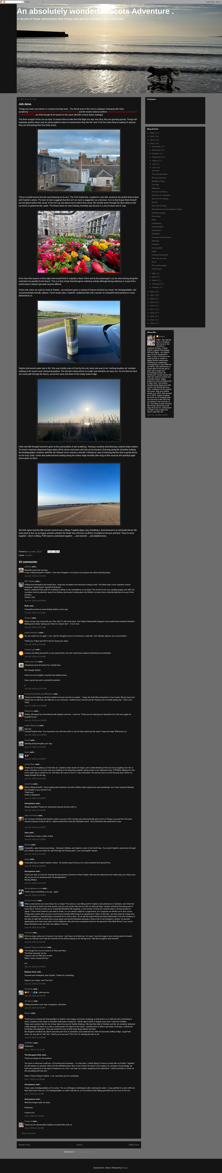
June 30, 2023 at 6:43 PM (35, 984)
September (157, 157)
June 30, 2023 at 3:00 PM (35, 798)
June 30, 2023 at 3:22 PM (35, 827)
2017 (152, 309)
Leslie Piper (30, 764)
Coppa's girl (30, 649)
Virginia (28, 618)
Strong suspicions (159, 178)
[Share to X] (53, 551)
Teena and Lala (31, 662)
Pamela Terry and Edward (36, 947)
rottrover (28, 933)
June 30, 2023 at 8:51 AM (35, 627)
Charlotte (29, 989)
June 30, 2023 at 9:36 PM (35, 1008)
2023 (152, 143)
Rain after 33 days (159, 206)
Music (154, 262)
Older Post (134, 1145)
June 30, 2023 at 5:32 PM (35, 927)
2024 (152, 140)
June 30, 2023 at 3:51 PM (35, 854)
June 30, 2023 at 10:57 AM (36, 689)
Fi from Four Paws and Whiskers (39, 694)
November (156, 150)
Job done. (156, 171)
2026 (152, 133)
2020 (152, 299)
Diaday (28, 845)
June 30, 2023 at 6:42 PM (35, 967)
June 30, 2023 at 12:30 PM (36, 735)
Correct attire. (157, 248)
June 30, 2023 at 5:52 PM (35, 942)
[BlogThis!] (51, 551)
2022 (152, 292)
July (154, 164)
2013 (152, 323)
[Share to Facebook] (56, 551)
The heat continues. (160, 192)
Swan (27, 752)
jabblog (28, 567)
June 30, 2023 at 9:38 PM (35, 1037)
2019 (152, 302)
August (155, 161)
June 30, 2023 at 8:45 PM (35, 996)
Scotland (28, 555)
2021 (152, 295)
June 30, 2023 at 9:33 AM (35, 644)
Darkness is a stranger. (161, 195)
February (156, 284)
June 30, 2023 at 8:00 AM (35, 601)
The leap (155, 185)
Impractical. (156, 230)
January (155, 287)
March (155, 280)
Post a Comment (29, 1133)
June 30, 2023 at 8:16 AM (35, 613)
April (154, 277)
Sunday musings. (159, 213)
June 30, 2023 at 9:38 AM (35, 656)
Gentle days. (157, 269)
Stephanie (29, 711)
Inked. (154, 251)
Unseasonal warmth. (160, 255)
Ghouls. (155, 202)
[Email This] (48, 551)
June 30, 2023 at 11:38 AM (35, 706)
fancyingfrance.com (33, 888)
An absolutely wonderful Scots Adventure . (95, 11)
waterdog (29, 784)
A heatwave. (157, 223)
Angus (162, 336)
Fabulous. (156, 244)
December (156, 146)
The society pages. (159, 265)
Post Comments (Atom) (84, 1152)
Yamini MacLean (32, 725)
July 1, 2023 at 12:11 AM (35, 1050)
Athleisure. (156, 188)
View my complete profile (157, 415)
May (154, 273)
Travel (27, 740)
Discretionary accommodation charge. (167, 209)
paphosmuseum (32, 632)
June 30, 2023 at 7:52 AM (35, 576)
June (154, 167)
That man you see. (159, 258)
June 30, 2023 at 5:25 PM (35, 895)
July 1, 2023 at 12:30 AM (35, 1079)
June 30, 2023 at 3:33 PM (35, 839)
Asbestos (155, 241)
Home (79, 1145)
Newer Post (24, 1145)
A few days (156, 216)
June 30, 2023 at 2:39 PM (35, 759)
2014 (152, 320)
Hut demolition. (158, 227)
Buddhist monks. (158, 181)
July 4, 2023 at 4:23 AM (34, 1116)
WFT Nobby (30, 581)
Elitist (154, 220)
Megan (27, 1013)
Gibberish (156, 234)
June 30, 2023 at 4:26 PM (35, 866)
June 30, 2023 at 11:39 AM (35, 720)
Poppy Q (28, 1121)
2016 (152, 313)
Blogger (125, 1168)
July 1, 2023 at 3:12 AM (34, 1094)
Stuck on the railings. (160, 199)
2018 (152, 306)
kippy (27, 859)
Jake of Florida (31, 815)
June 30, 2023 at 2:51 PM (35, 779)
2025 (152, 136)
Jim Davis (29, 1001)
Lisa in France (31, 900)
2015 (152, 316)
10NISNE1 (29, 1043)
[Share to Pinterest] (58, 551)
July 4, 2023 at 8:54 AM (34, 1128)
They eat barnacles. (160, 174)
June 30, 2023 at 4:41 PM (35, 883)
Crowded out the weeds (161, 237)
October (155, 153)
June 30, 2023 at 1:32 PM (35, 747)
